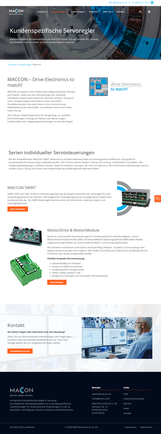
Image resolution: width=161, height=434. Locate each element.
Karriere (127, 403)
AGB (126, 394)
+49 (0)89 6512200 (100, 398)
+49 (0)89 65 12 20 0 (140, 2)
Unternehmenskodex (134, 398)
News (126, 408)
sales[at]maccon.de (101, 394)
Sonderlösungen (24, 64)
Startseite (12, 64)
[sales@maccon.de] (110, 2)
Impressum (130, 427)
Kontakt (127, 413)
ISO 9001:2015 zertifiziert (22, 427)
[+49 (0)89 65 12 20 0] (129, 2)
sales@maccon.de (119, 2)
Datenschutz (146, 427)
